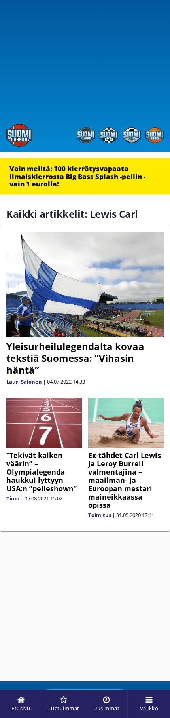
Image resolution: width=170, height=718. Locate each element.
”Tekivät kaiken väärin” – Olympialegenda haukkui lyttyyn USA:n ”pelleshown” (41, 471)
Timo (12, 498)
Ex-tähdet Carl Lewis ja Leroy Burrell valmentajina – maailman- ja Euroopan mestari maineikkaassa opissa (124, 480)
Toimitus (99, 515)
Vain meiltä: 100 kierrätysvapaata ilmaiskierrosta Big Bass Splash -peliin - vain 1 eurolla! (77, 176)
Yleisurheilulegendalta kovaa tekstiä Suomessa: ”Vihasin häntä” (75, 358)
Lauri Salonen (24, 381)
